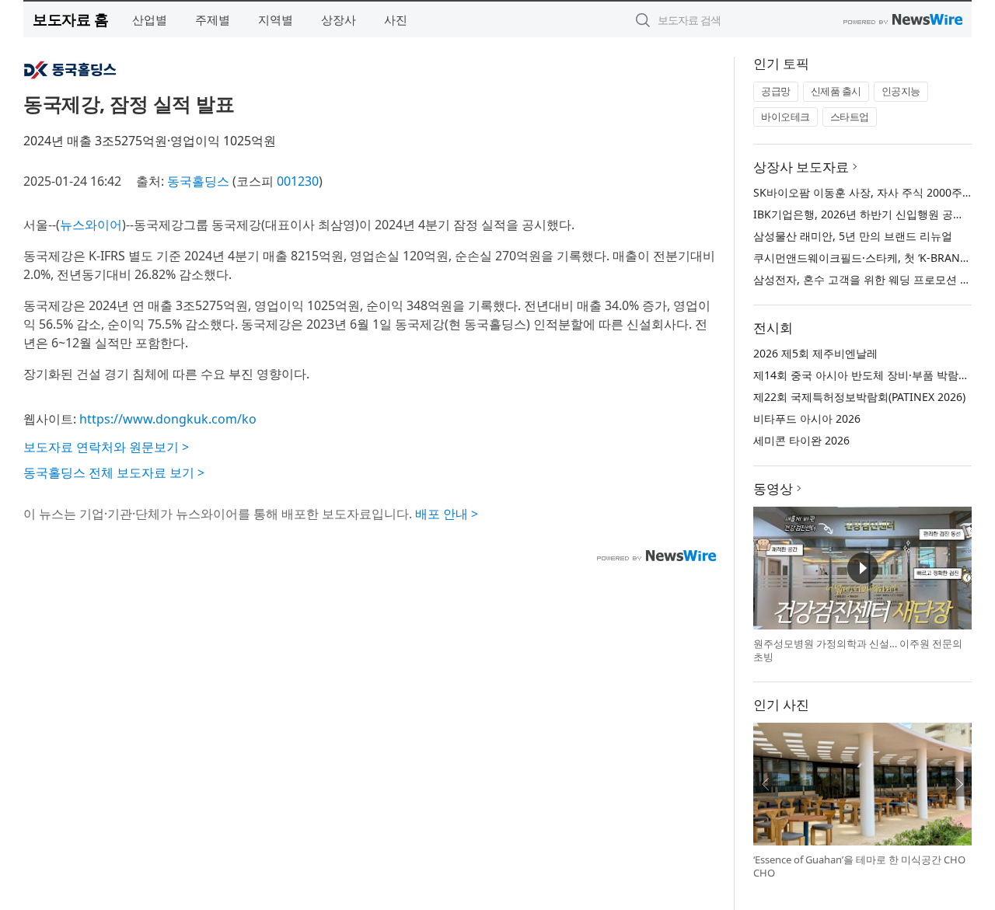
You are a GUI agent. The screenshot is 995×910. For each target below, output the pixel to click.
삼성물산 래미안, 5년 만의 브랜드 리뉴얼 (852, 235)
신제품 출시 (836, 91)
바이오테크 (785, 117)
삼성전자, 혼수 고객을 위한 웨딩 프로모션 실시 (867, 279)
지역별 (275, 19)
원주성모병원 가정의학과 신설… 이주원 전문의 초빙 (857, 650)
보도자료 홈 (70, 19)
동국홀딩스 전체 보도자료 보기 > (113, 472)
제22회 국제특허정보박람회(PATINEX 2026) (859, 396)
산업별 (149, 19)
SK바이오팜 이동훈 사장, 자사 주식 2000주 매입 (870, 192)
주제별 (212, 19)
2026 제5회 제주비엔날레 (815, 353)
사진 (395, 19)
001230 (298, 181)
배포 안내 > (446, 513)
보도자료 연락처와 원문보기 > (106, 446)
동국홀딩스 (198, 181)
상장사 (338, 19)
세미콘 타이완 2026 (801, 440)
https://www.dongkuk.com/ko (168, 418)
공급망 (776, 91)
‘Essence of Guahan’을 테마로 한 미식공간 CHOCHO (859, 866)
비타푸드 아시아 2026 (807, 418)
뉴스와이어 (91, 224)
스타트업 (849, 117)
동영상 (773, 488)
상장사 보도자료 (801, 167)
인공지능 (901, 91)
